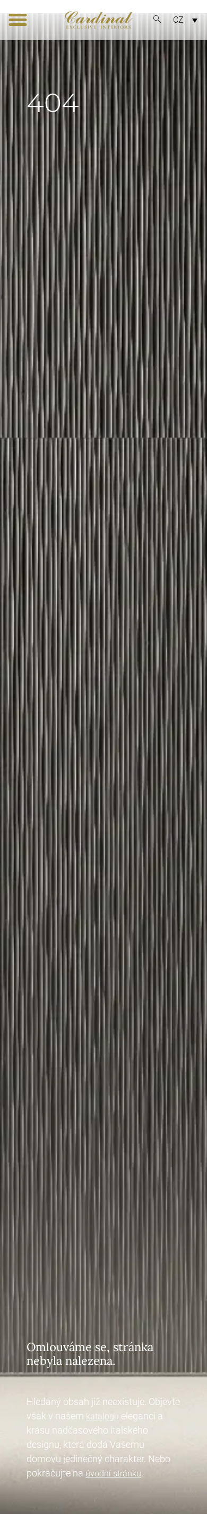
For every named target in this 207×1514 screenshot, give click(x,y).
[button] (18, 20)
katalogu (102, 1416)
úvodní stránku (113, 1474)
